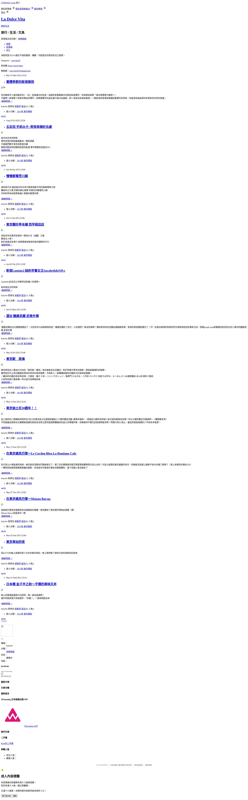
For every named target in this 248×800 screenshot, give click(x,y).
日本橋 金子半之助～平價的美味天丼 (31, 584)
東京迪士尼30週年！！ (21, 408)
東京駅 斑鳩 (15, 359)
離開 (15, 796)
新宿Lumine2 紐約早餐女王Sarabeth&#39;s (35, 270)
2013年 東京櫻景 (24, 111)
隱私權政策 (138, 765)
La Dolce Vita (13, 19)
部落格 (9, 47)
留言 (23, 106)
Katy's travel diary (15, 66)
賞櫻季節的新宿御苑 (20, 81)
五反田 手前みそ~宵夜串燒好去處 (29, 126)
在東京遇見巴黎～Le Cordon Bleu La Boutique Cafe (41, 453)
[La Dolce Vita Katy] (2, 674)
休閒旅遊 (22, 39)
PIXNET (105, 765)
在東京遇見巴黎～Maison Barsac (28, 498)
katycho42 (15, 60)
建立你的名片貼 (6, 676)
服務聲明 (148, 765)
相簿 (8, 44)
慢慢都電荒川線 (17, 176)
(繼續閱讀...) (6, 101)
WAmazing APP (31, 726)
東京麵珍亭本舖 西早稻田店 (25, 224)
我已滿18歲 (6, 796)
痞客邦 (18, 106)
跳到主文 (5, 26)
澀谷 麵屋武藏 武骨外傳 (22, 316)
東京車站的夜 (15, 541)
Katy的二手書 (7, 743)
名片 (8, 50)
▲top (3, 116)
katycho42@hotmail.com (19, 71)
